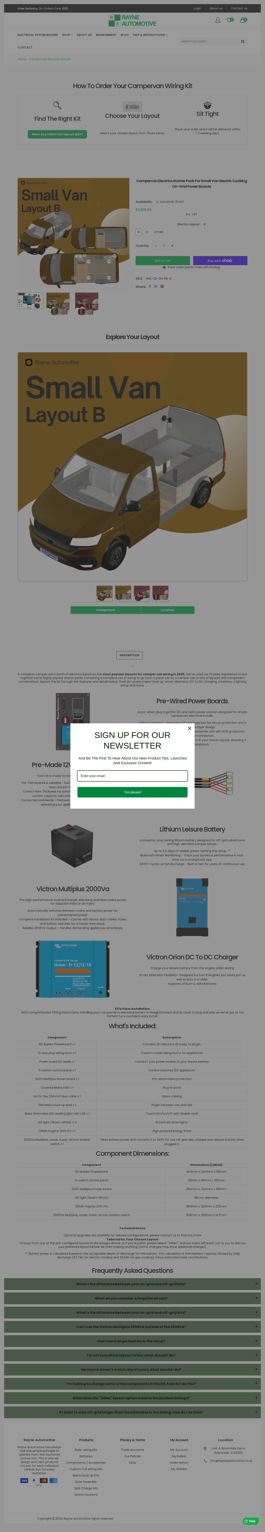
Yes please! (132, 792)
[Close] (190, 728)
